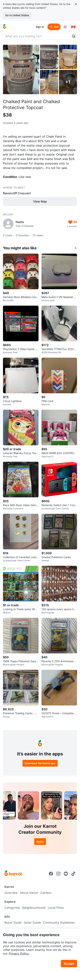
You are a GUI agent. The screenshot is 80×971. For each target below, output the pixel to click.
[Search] (73, 36)
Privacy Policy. (19, 953)
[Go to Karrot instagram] (58, 873)
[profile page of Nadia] (8, 224)
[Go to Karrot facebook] (51, 873)
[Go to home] (4, 27)
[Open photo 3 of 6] (68, 57)
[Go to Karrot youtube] (66, 873)
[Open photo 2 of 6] (49, 57)
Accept (69, 963)
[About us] (65, 26)
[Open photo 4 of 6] (49, 82)
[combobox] (37, 36)
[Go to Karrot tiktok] (73, 873)
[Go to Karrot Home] (13, 873)
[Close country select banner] (76, 4)
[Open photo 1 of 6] (21, 69)
